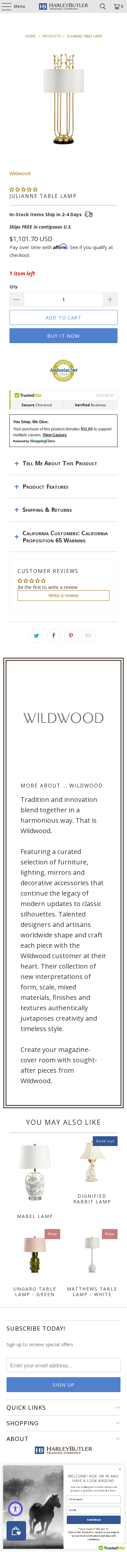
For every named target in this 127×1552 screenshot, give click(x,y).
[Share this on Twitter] (37, 636)
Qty (13, 286)
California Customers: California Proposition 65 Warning (65, 536)
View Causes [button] (55, 435)
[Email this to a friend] (88, 636)
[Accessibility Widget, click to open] (15, 1509)
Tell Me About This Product (59, 463)
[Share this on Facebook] (54, 636)
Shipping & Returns (47, 509)
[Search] (103, 6)
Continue (93, 1520)
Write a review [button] (63, 595)
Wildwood (19, 173)
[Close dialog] (120, 1469)
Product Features (45, 486)
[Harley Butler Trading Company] (63, 6)
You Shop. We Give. (31, 422)
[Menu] (3, 6)
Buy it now (63, 335)
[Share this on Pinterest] (71, 636)
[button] (23, 189)
